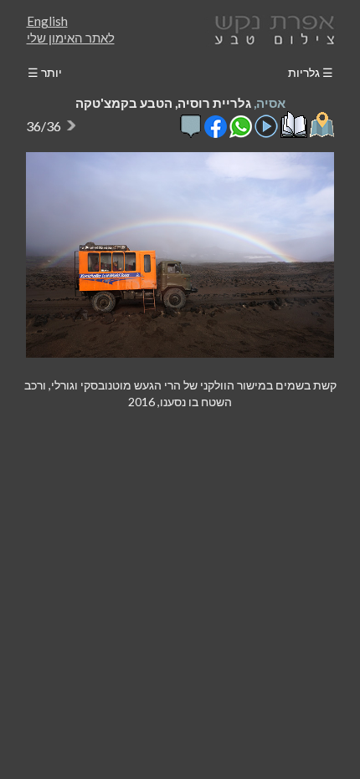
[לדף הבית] (271, 28)
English (47, 20)
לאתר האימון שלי (71, 37)
